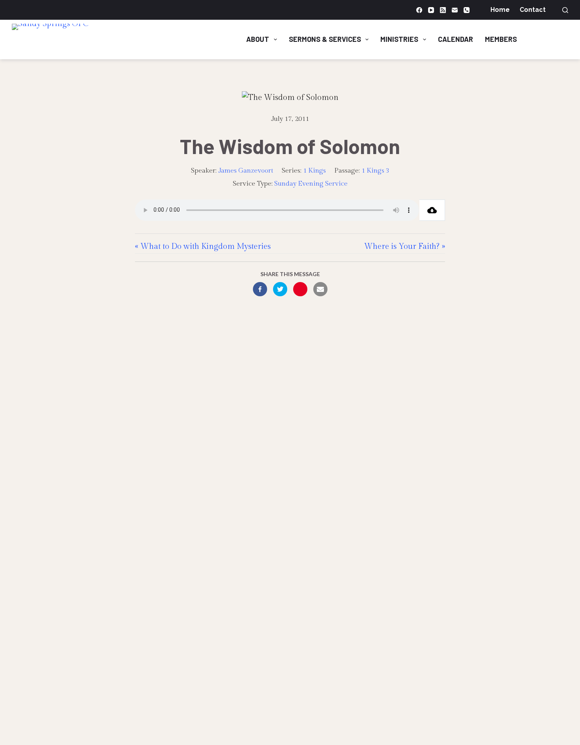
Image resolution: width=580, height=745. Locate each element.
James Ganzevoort (245, 171)
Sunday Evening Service (311, 184)
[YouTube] (431, 10)
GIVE (552, 39)
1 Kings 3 (375, 171)
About (257, 39)
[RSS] (443, 10)
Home (500, 9)
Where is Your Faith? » (404, 246)
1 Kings (314, 171)
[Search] (565, 10)
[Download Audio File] (432, 210)
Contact (533, 9)
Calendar (455, 39)
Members (501, 39)
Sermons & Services (325, 39)
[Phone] (467, 10)
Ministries (399, 39)
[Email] (455, 10)
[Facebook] (419, 10)
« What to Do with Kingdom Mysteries (203, 246)
